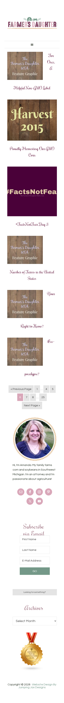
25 (43, 397)
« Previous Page (21, 389)
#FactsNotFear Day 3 (32, 224)
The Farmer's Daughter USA (32, 23)
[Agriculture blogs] (32, 670)
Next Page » (32, 405)
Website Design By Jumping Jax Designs (37, 686)
